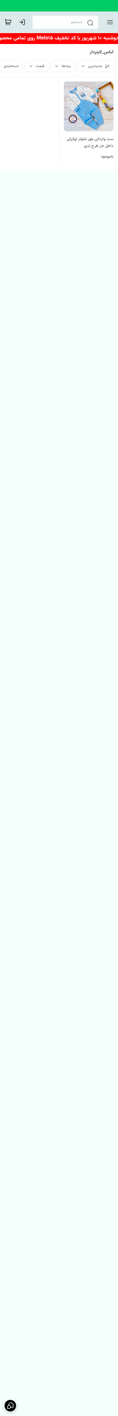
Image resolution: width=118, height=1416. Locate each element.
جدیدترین (95, 66)
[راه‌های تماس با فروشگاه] (10, 1405)
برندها (66, 66)
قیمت (40, 66)
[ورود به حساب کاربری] (23, 22)
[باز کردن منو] (108, 22)
